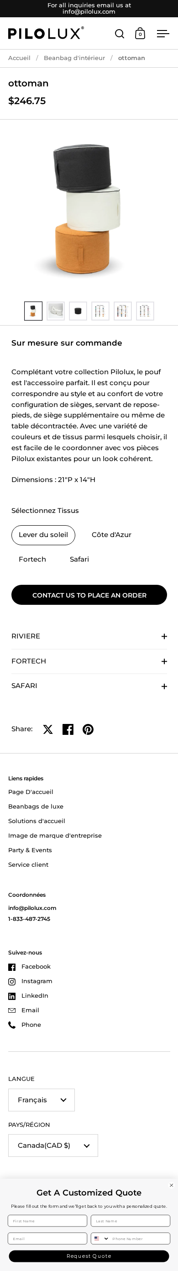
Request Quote (89, 1256)
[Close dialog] (171, 1185)
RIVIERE (25, 636)
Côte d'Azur (111, 535)
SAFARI (24, 686)
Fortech (32, 559)
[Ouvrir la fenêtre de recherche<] (120, 33)
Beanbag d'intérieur (74, 58)
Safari (79, 559)
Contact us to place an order (89, 595)
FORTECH (28, 661)
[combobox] (100, 1238)
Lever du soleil (43, 535)
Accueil (19, 58)
